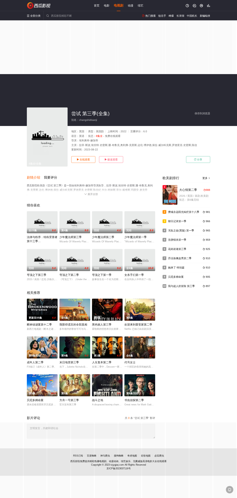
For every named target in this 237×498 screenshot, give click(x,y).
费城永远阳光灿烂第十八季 (183, 211)
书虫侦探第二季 (134, 400)
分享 (198, 159)
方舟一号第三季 (69, 400)
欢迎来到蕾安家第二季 (138, 324)
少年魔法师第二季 (103, 237)
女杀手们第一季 (134, 274)
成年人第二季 (35, 362)
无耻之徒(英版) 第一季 (181, 230)
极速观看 (111, 159)
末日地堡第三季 (69, 362)
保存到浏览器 (202, 113)
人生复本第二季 (101, 362)
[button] (35, 178)
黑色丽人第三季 (101, 324)
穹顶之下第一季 (101, 274)
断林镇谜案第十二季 (39, 324)
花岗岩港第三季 (177, 249)
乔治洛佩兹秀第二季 (179, 258)
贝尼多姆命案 (35, 400)
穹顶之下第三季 (36, 274)
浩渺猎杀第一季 (177, 239)
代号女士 (130, 362)
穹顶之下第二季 (69, 274)
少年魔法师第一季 (135, 237)
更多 (206, 178)
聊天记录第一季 (177, 221)
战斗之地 (97, 400)
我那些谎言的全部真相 (73, 324)
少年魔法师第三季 (70, 237)
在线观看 (83, 159)
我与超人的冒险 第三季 (181, 286)
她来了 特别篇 (176, 267)
